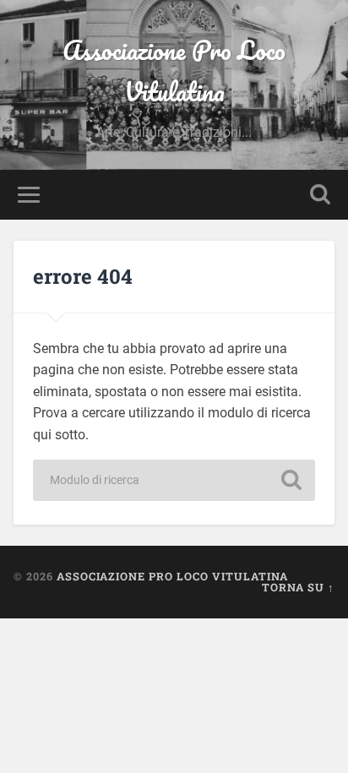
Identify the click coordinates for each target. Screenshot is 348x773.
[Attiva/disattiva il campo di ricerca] (320, 195)
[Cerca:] (174, 480)
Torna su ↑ (298, 587)
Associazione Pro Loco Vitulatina (174, 71)
